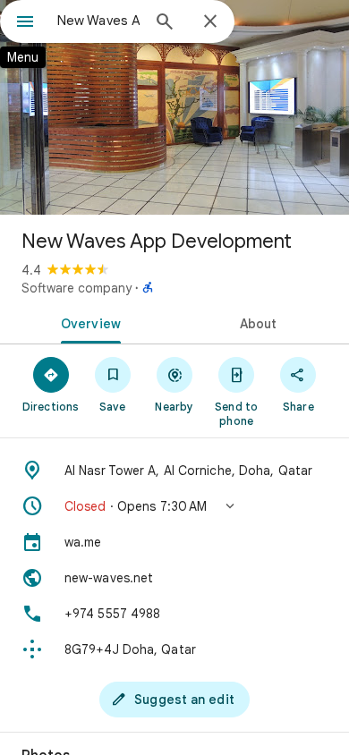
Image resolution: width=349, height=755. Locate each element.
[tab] (87, 322)
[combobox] (98, 20)
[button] (174, 506)
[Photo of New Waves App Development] (174, 107)
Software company (76, 288)
